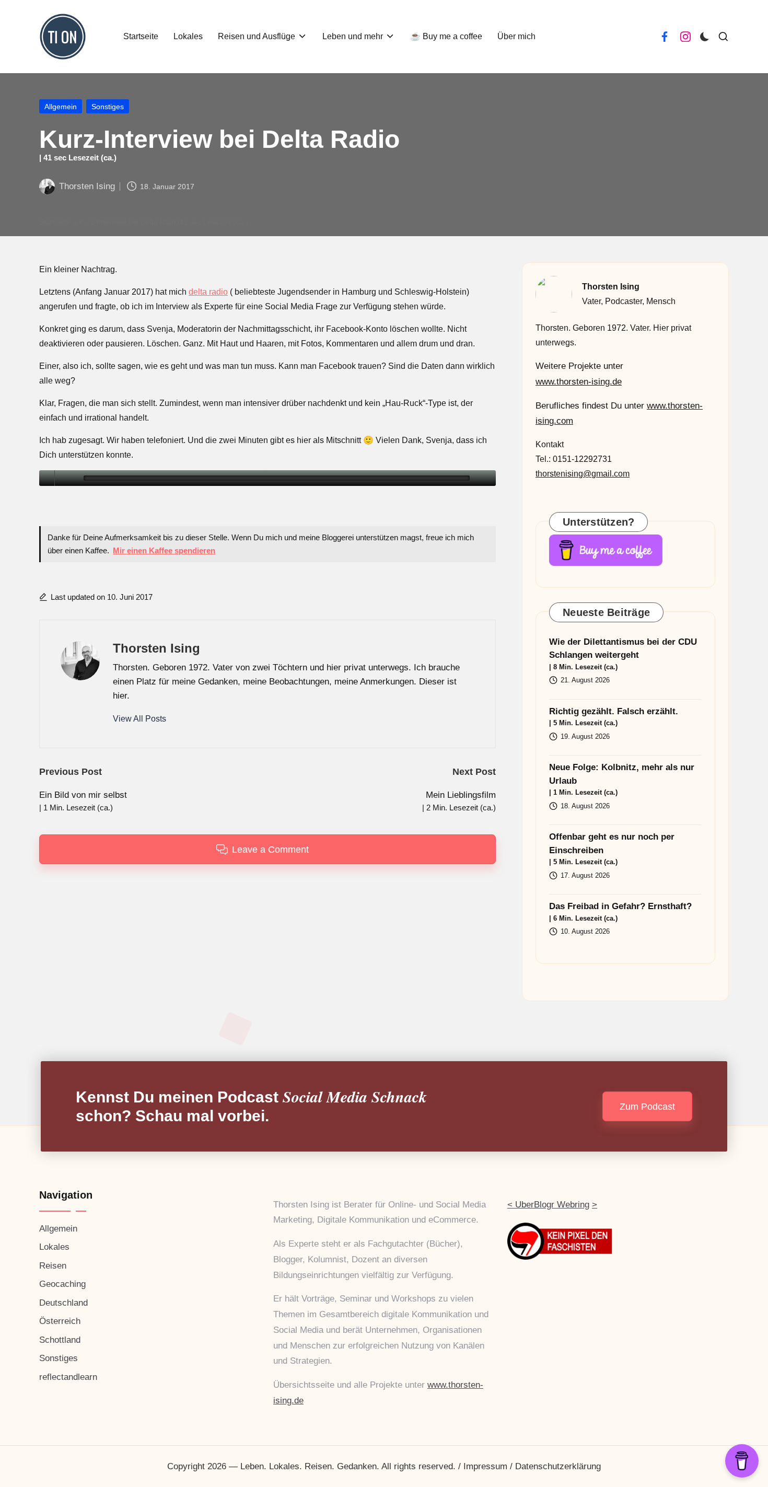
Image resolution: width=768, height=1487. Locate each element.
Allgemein (60, 106)
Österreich (59, 1321)
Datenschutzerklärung (558, 1466)
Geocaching (62, 1284)
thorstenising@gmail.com (583, 473)
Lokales (54, 1247)
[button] (139, 719)
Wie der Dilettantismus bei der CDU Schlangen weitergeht (623, 654)
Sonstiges (107, 106)
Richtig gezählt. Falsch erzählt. (613, 716)
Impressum (485, 1466)
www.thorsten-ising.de (579, 382)
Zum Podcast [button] (647, 1106)
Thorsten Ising (156, 648)
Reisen (52, 1266)
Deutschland (63, 1303)
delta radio (208, 291)
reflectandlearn (68, 1377)
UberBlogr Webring (552, 1205)
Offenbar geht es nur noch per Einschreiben (611, 849)
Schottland (59, 1340)
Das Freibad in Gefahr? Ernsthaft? (620, 911)
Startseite (55, 222)
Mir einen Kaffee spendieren (164, 550)
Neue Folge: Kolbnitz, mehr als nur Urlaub (621, 779)
